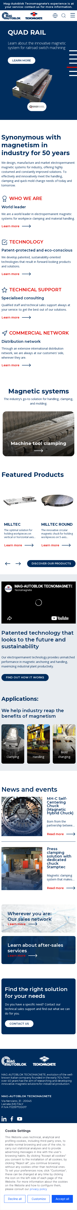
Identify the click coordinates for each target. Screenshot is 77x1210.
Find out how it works (25, 677)
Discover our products (51, 563)
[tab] (73, 50)
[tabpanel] (38, 71)
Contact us (19, 1023)
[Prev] (7, 563)
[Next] (18, 563)
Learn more (21, 60)
